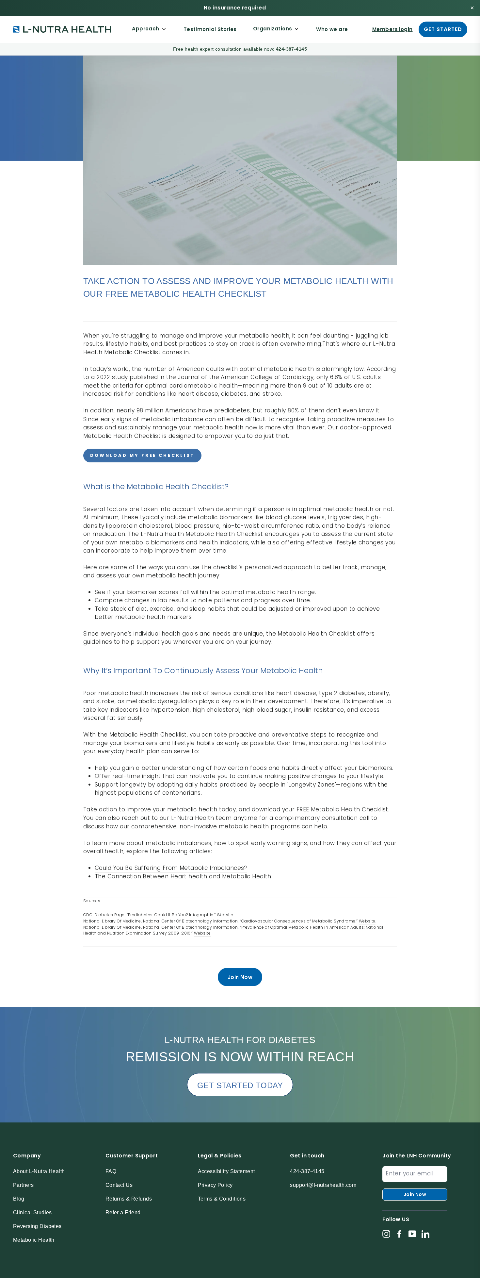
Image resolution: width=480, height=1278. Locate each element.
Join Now (240, 977)
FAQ (110, 1171)
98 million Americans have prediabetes (193, 410)
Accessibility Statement (226, 1171)
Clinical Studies (32, 1212)
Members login (392, 29)
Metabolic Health (34, 1240)
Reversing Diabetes (37, 1226)
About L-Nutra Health (39, 1171)
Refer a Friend (123, 1212)
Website (202, 933)
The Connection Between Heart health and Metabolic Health (184, 876)
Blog (18, 1199)
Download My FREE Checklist (142, 455)
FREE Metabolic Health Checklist (342, 809)
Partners (23, 1185)
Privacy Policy (215, 1185)
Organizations (272, 28)
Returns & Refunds (128, 1199)
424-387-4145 (291, 49)
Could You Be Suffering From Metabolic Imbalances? (171, 868)
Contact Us (119, 1185)
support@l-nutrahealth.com (323, 1185)
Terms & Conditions (222, 1199)
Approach (145, 28)
